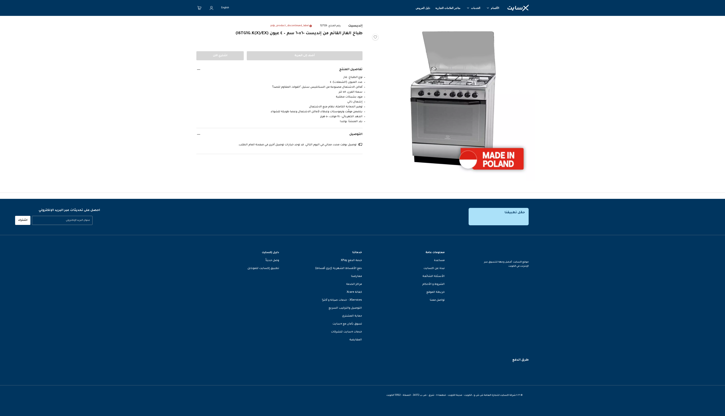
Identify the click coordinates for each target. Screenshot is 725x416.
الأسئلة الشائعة (434, 276)
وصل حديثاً (272, 260)
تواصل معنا (437, 300)
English (225, 8)
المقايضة (355, 340)
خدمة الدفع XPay (351, 260)
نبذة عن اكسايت (434, 268)
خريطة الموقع (436, 292)
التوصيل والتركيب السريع (345, 308)
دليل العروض (423, 8)
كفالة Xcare (354, 292)
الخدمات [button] (475, 8)
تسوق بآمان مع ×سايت (347, 324)
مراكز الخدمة (354, 284)
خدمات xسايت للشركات (346, 332)
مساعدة (439, 260)
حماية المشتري (352, 316)
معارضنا (356, 276)
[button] (453, 100)
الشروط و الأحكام (433, 284)
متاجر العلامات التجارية (447, 8)
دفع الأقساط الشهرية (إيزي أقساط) (338, 268)
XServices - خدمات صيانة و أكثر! (342, 300)
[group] (62, 220)
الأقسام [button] (495, 8)
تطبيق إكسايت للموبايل (263, 268)
